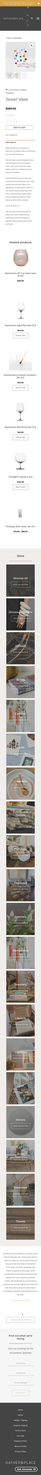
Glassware (18, 38)
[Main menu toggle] (38, 18)
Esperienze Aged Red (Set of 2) (20, 325)
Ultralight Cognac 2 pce (21, 477)
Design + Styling (20, 1420)
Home (20, 1410)
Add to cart (19, 128)
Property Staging (20, 1425)
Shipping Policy (20, 1441)
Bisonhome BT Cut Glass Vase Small (20, 274)
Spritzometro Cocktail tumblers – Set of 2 (20, 376)
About (20, 1415)
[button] (18, 1314)
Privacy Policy (20, 1451)
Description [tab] (11, 142)
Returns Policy (20, 1446)
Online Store (20, 1431)
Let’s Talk (20, 1436)
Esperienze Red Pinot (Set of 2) (20, 427)
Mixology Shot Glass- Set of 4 (20, 526)
